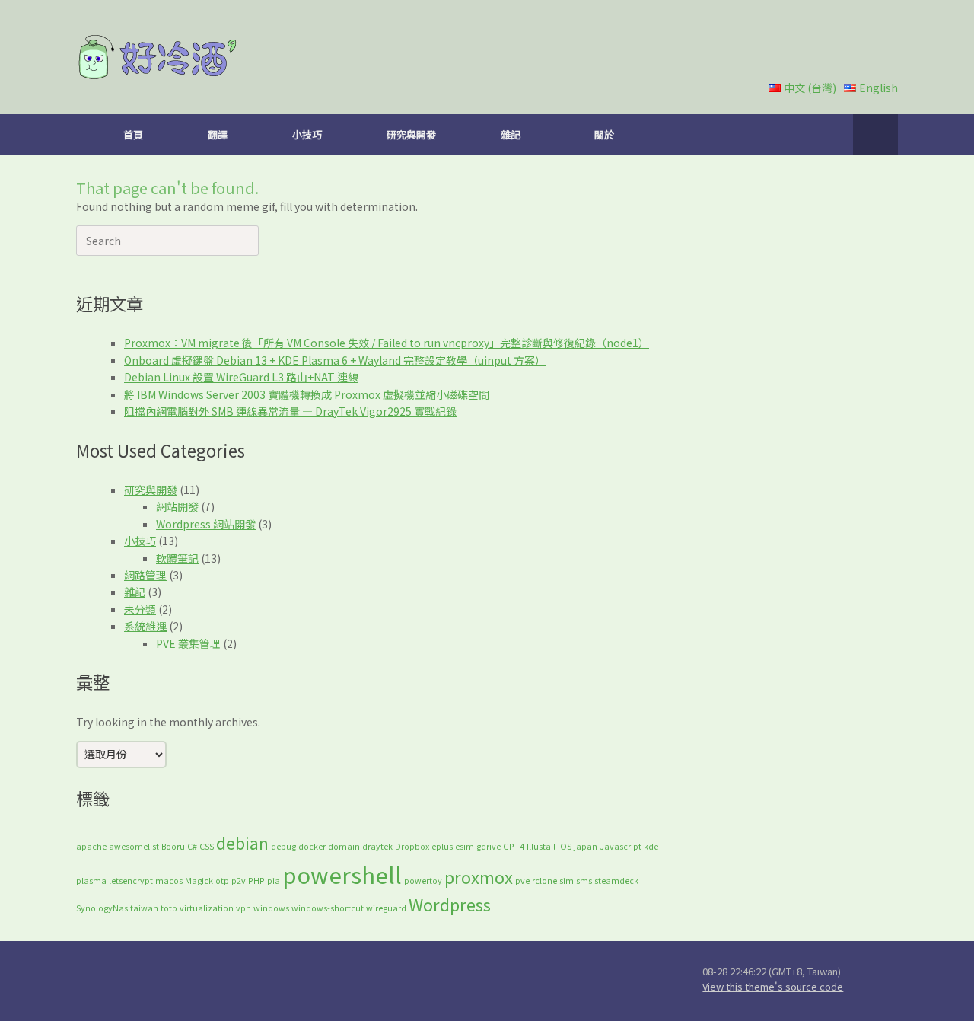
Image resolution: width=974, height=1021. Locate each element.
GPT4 (513, 846)
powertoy (423, 880)
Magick (199, 880)
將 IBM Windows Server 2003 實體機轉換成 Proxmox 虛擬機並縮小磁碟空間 (306, 394)
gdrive (488, 846)
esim (464, 846)
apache (91, 846)
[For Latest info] (278, 980)
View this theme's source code (772, 986)
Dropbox (412, 846)
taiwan (144, 908)
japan (585, 846)
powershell (342, 874)
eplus (442, 846)
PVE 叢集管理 (188, 643)
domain (344, 846)
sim (566, 880)
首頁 (133, 134)
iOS (564, 846)
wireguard (386, 908)
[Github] (314, 980)
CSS (206, 846)
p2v (238, 880)
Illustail (541, 846)
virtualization (207, 908)
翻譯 (218, 134)
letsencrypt (131, 880)
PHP (256, 880)
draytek (377, 846)
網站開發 (177, 506)
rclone (544, 880)
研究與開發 (411, 134)
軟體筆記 (177, 558)
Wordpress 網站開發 (206, 523)
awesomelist (134, 846)
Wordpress (450, 904)
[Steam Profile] (387, 980)
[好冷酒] (158, 57)
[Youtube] (351, 980)
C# (192, 846)
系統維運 (145, 625)
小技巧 (307, 134)
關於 (604, 134)
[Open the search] (875, 134)
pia (273, 880)
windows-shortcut (327, 908)
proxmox (478, 877)
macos (169, 880)
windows (271, 908)
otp (222, 880)
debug (283, 846)
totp (169, 908)
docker (312, 846)
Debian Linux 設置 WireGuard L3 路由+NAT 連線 (241, 376)
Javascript (620, 846)
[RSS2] (460, 980)
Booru (173, 846)
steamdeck (616, 880)
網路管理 (145, 574)
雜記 (510, 134)
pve (522, 880)
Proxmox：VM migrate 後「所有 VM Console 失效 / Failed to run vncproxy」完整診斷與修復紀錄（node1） (386, 342)
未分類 (140, 609)
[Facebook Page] (424, 980)
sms (584, 880)
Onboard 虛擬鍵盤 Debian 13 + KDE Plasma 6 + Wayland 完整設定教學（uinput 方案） (335, 360)
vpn (243, 908)
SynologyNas (102, 908)
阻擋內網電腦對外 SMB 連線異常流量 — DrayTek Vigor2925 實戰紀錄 (290, 411)
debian (242, 842)
